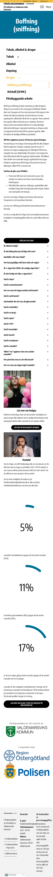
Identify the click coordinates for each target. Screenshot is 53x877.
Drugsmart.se (9, 200)
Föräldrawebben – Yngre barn (10, 846)
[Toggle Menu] (42, 7)
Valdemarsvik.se (10, 853)
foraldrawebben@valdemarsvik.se (16, 482)
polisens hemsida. (26, 200)
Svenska (12, 875)
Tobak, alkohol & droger (21, 49)
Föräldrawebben (10, 839)
